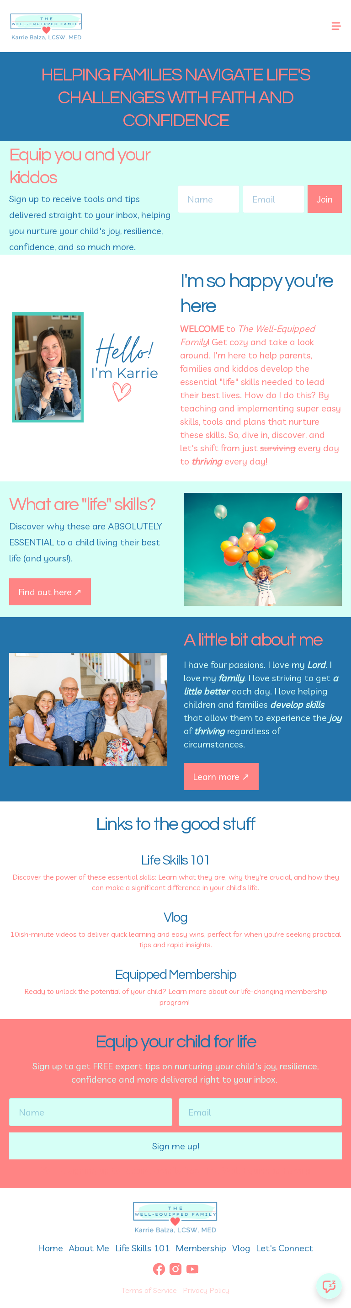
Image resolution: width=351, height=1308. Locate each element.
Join (325, 199)
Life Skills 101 (142, 1248)
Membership (201, 1248)
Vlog (241, 1248)
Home (50, 1248)
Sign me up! (175, 1146)
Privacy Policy (206, 1290)
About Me (89, 1248)
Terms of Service (149, 1290)
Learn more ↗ (221, 776)
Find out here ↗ (50, 592)
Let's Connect (284, 1248)
